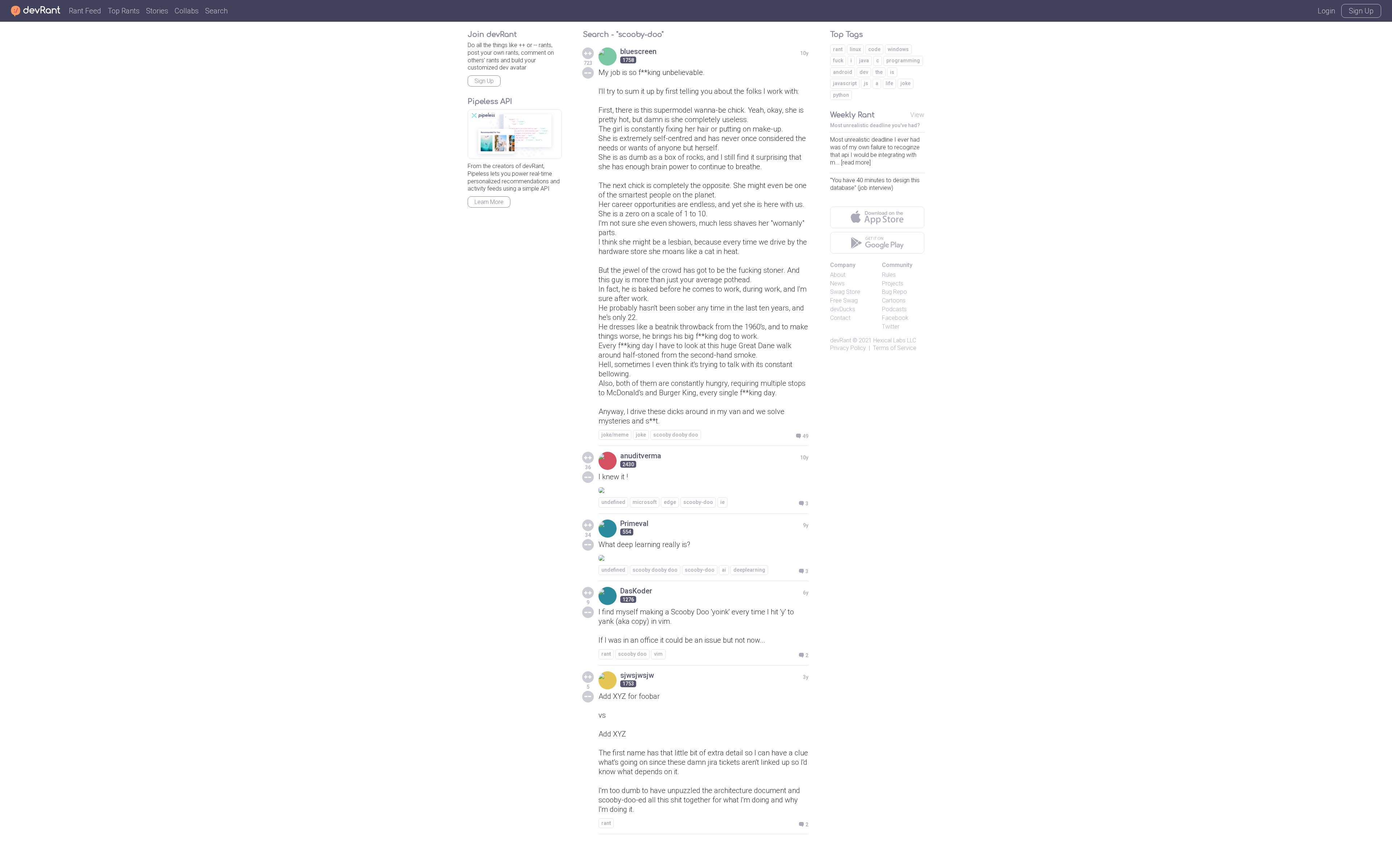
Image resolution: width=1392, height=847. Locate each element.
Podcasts (894, 309)
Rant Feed (85, 11)
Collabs (187, 11)
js (866, 83)
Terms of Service (894, 348)
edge (670, 502)
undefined (613, 502)
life (889, 83)
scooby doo (632, 654)
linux (855, 49)
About (837, 274)
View (917, 114)
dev (863, 72)
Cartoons (894, 300)
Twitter (890, 326)
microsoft (644, 502)
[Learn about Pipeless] (515, 134)
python (841, 95)
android (842, 72)
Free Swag (844, 300)
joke (641, 435)
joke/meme (615, 435)
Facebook (895, 317)
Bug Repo (894, 291)
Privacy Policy (848, 348)
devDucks (842, 309)
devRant (840, 340)
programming (903, 60)
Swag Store (845, 291)
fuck (838, 60)
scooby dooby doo (675, 435)
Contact (840, 317)
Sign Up (1361, 11)
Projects (892, 283)
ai (724, 570)
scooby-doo (698, 502)
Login (1326, 11)
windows (898, 49)
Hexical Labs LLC (894, 340)
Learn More (489, 202)
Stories (157, 11)
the (879, 72)
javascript (845, 83)
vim (658, 654)
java (864, 60)
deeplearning (749, 570)
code (874, 49)
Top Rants (124, 11)
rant (606, 654)
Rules (889, 274)
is (892, 72)
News (837, 283)
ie (722, 502)
